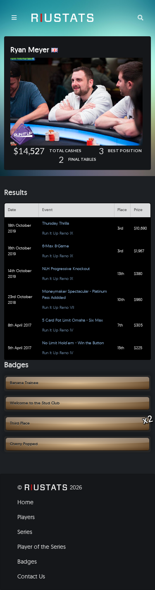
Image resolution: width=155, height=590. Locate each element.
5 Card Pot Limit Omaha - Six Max (72, 320)
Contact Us (31, 576)
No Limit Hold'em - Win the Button (73, 343)
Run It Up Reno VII (58, 307)
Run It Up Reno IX (57, 233)
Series (24, 532)
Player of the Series (41, 546)
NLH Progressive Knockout (66, 268)
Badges (27, 561)
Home (25, 502)
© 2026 (49, 487)
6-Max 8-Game (55, 246)
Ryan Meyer (29, 49)
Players (26, 517)
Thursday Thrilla (55, 223)
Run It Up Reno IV (57, 330)
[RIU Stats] (62, 17)
